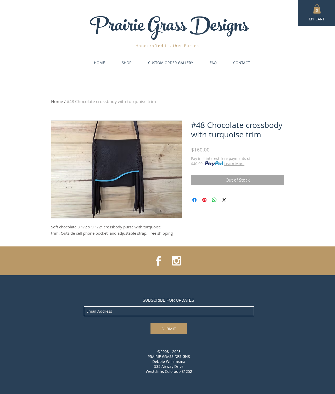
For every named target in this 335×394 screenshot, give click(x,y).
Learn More (234, 163)
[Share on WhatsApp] (214, 200)
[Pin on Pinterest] (204, 200)
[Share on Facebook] (194, 200)
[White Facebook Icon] (158, 260)
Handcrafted (150, 45)
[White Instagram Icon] (176, 260)
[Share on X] (224, 200)
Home (57, 101)
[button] (317, 9)
